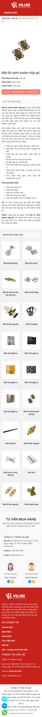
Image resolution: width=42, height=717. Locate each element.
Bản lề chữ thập (31, 292)
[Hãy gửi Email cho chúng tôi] (3, 699)
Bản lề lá (31, 472)
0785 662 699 (17, 550)
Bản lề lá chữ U (31, 263)
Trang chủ (6, 18)
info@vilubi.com (16, 555)
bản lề (14, 18)
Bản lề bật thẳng (10, 263)
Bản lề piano (10, 443)
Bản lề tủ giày (31, 324)
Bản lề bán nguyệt (10, 324)
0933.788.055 (17, 92)
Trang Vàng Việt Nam (25, 713)
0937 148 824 (10, 578)
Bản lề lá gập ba (10, 353)
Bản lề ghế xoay (31, 504)
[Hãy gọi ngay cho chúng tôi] (3, 712)
